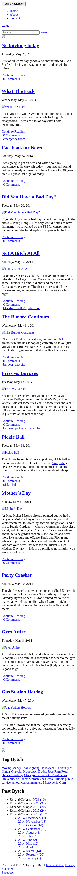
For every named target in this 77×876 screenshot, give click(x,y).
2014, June (27, 840)
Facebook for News (22, 147)
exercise (20, 364)
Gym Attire (14, 631)
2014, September (32, 829)
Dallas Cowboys (12, 775)
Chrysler (16, 771)
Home (14, 11)
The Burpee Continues (25, 316)
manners (36, 782)
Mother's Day (16, 493)
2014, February (31, 854)
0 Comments (11, 79)
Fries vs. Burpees (20, 373)
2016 (39, 807)
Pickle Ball (13, 437)
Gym (62, 782)
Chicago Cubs (33, 775)
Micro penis (50, 782)
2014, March (29, 851)
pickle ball (21, 428)
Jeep (51, 771)
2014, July (27, 836)
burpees (8, 364)
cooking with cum (55, 775)
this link (62, 339)
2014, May (28, 843)
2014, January (29, 858)
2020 (39, 803)
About (14, 14)
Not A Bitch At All (21, 253)
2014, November (32, 821)
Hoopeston (30, 771)
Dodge (42, 771)
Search (44, 32)
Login (5, 25)
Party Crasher (17, 575)
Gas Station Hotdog (22, 691)
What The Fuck (18, 91)
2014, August (29, 832)
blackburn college (14, 308)
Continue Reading (13, 75)
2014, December (32, 818)
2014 (40, 814)
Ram (57, 771)
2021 (39, 799)
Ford (64, 771)
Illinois (59, 779)
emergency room (14, 139)
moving (6, 768)
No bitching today (20, 45)
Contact (15, 18)
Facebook (8, 872)
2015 (39, 810)
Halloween (47, 768)
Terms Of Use (55, 865)
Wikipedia (58, 463)
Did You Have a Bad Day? (29, 196)
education (34, 308)
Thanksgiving (31, 768)
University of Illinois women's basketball (28, 779)
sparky (16, 768)
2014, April (27, 847)
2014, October (30, 825)
